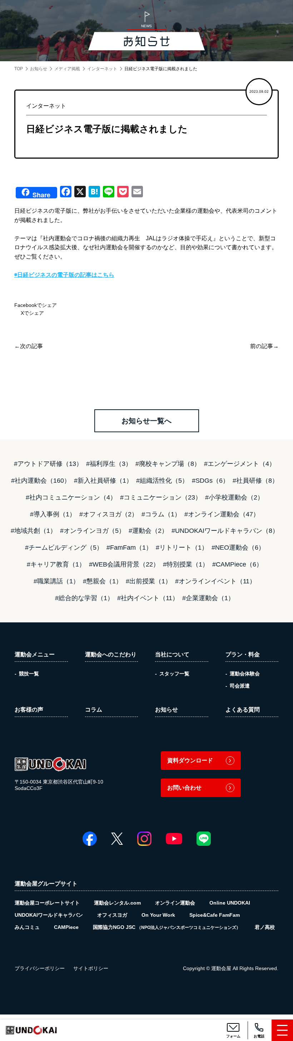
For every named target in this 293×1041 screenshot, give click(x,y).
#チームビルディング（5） (64, 547)
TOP (18, 68)
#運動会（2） (148, 530)
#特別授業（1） (186, 564)
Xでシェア (31, 313)
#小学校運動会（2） (234, 497)
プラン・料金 (242, 654)
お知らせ (38, 68)
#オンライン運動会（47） (221, 514)
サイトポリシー (90, 968)
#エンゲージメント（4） (239, 463)
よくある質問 (242, 710)
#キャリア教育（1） (56, 564)
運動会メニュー (35, 654)
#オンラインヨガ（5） (92, 530)
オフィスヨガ (112, 915)
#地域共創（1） (33, 530)
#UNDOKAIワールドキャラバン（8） (225, 530)
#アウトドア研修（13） (48, 463)
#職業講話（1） (56, 581)
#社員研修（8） (255, 480)
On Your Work (158, 915)
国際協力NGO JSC (166, 927)
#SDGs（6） (210, 480)
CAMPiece (66, 927)
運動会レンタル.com (117, 903)
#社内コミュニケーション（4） (71, 497)
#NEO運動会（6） (238, 547)
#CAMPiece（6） (237, 564)
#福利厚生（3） (109, 463)
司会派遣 (240, 686)
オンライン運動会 (175, 903)
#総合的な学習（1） (84, 598)
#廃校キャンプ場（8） (167, 463)
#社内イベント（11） (148, 598)
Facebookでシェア (35, 305)
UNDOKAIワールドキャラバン (49, 915)
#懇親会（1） (102, 581)
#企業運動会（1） (208, 598)
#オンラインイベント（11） (215, 581)
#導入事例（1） (53, 514)
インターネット (102, 68)
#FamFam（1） (129, 547)
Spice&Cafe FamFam (214, 915)
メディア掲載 (67, 68)
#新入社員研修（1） (103, 480)
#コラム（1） (161, 514)
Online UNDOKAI (229, 903)
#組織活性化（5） (162, 480)
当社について (172, 654)
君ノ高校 (265, 927)
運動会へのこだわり (110, 654)
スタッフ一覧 (174, 673)
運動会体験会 (245, 673)
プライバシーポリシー (40, 968)
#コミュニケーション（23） (161, 497)
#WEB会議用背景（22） (124, 564)
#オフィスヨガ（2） (108, 514)
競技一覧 (29, 673)
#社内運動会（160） (40, 480)
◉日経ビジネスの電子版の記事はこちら (64, 275)
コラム (93, 710)
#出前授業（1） (149, 581)
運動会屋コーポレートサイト (47, 903)
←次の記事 (28, 346)
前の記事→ (264, 346)
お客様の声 (29, 710)
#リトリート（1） (182, 547)
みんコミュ (27, 927)
